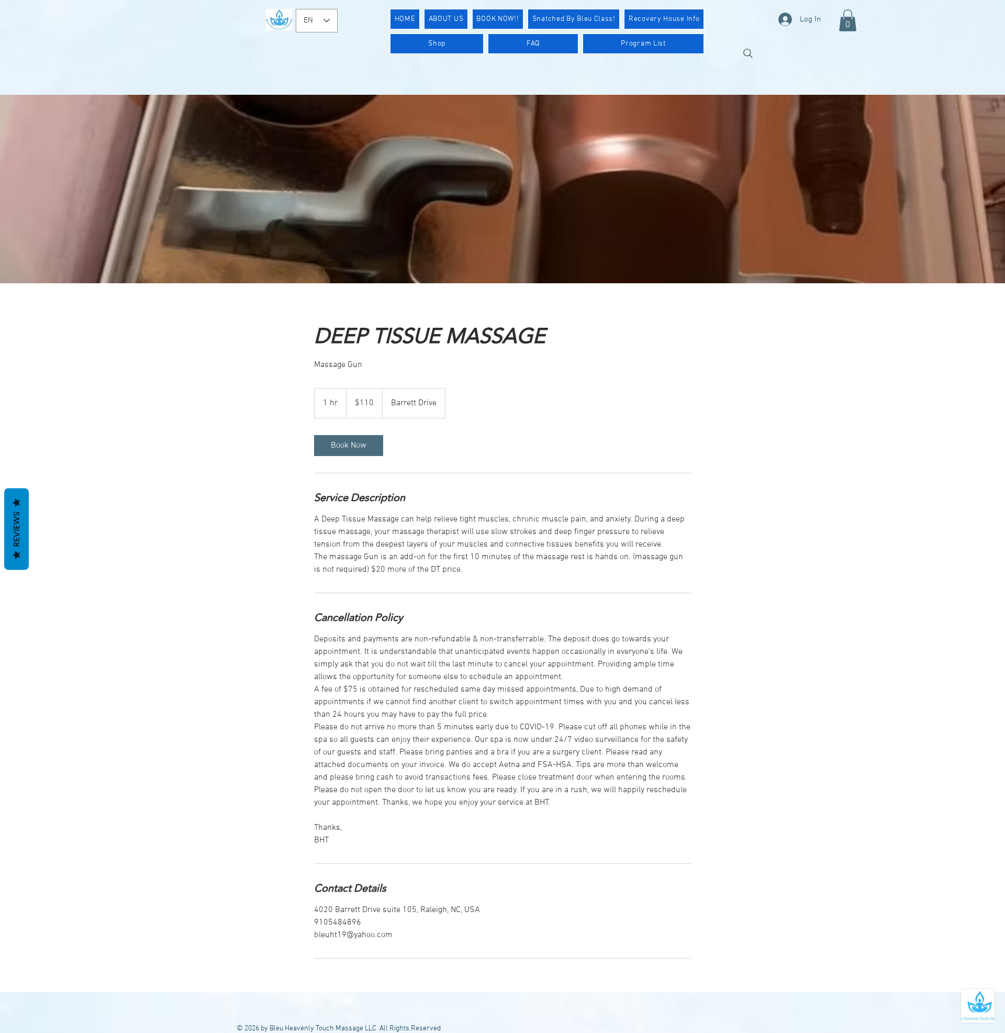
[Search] (748, 53)
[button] (848, 20)
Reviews (16, 529)
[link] (348, 445)
